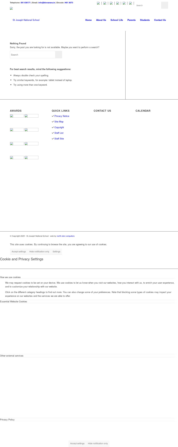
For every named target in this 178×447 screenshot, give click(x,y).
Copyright (59, 127)
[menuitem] (98, 3)
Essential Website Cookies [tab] (13, 301)
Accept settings (19, 251)
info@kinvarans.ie (46, 2)
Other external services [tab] (11, 355)
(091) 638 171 (105, 136)
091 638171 (26, 2)
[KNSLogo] (24, 20)
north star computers (66, 235)
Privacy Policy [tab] (7, 419)
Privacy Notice (61, 116)
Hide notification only (39, 251)
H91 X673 (69, 2)
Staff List (58, 132)
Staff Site (59, 138)
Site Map (58, 121)
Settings (56, 251)
